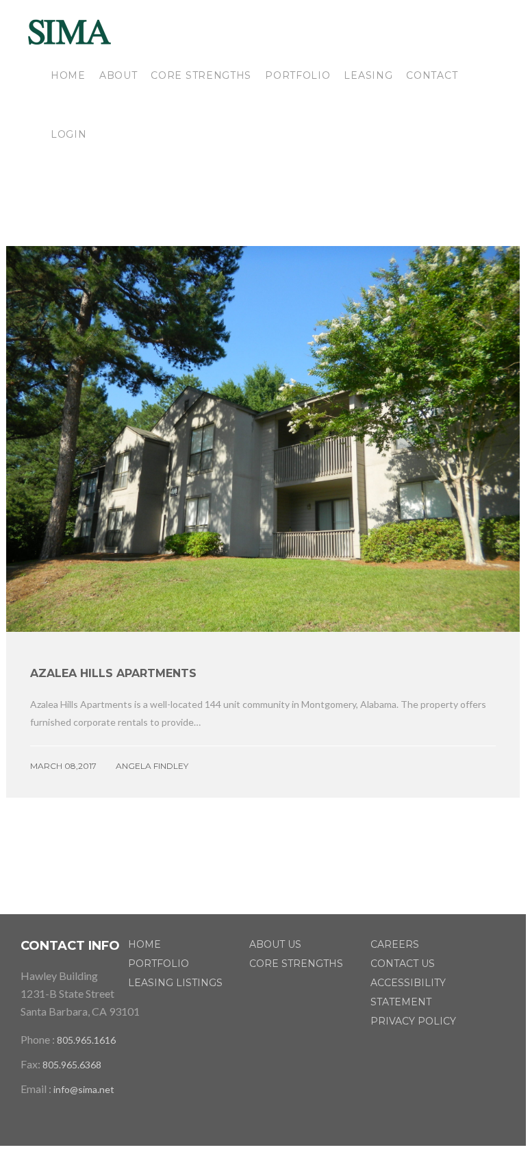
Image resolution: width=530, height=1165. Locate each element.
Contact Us (402, 963)
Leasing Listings (175, 983)
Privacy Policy (413, 1021)
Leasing (368, 75)
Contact (431, 75)
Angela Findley (152, 766)
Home (68, 75)
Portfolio (297, 75)
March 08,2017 (64, 766)
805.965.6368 (71, 1064)
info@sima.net (83, 1089)
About (118, 75)
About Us (275, 944)
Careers (394, 944)
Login (69, 134)
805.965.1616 (86, 1040)
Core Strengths (201, 75)
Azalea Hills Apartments (113, 673)
